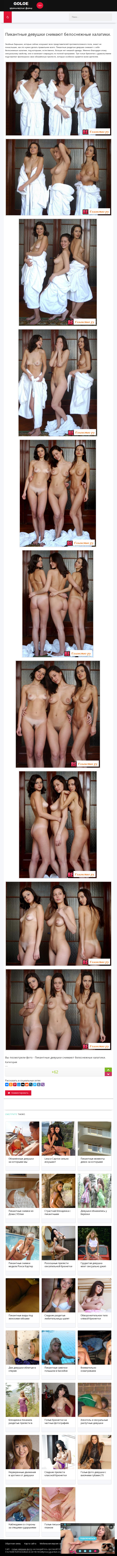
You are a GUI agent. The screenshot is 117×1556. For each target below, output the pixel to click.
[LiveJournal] (31, 1084)
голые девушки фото (22, 1549)
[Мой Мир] (19, 1084)
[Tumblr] (39, 1084)
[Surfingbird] (35, 1084)
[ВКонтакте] (7, 1084)
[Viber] (43, 1084)
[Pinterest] (15, 1084)
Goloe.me (25, 5)
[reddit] (27, 1084)
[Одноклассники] (11, 1084)
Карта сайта (30, 1543)
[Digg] (23, 1084)
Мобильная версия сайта (52, 1543)
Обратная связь (13, 1543)
